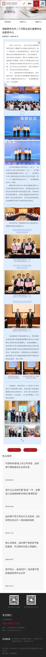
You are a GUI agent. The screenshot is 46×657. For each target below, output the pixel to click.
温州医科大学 (28, 641)
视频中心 (38, 22)
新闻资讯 (8, 22)
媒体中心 (23, 22)
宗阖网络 (13, 653)
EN (29, 3)
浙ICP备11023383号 (9, 648)
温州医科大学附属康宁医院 (21, 638)
